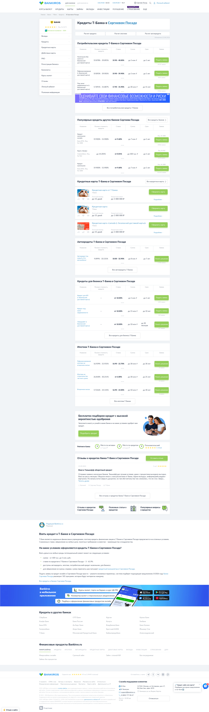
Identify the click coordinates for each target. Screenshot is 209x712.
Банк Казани (145, 625)
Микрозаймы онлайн (47, 655)
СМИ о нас (52, 682)
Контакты (82, 684)
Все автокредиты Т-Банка (122, 270)
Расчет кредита (90, 34)
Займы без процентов (48, 659)
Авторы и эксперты (65, 682)
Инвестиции (103, 9)
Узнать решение (161, 259)
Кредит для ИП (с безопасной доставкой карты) (83, 297)
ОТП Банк (77, 617)
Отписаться (101, 682)
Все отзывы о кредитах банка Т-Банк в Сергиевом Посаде (122, 496)
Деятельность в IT (104, 684)
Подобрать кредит (88, 433)
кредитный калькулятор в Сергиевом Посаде (117, 569)
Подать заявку (161, 60)
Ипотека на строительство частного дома (82, 376)
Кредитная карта (99, 207)
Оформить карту (158, 192)
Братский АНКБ (112, 629)
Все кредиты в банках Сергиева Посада (55, 581)
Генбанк (143, 621)
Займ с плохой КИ (113, 655)
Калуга (109, 621)
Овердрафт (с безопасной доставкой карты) (83, 324)
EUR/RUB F (117, 3)
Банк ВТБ (80, 141)
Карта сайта (91, 684)
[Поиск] (150, 3)
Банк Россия (78, 621)
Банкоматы (46, 70)
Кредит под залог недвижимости (82, 310)
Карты (70, 9)
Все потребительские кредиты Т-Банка (122, 108)
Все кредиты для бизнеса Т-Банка (122, 335)
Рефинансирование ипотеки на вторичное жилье (84, 363)
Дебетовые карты (48, 53)
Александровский (147, 633)
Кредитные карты (48, 47)
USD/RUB (101, 3)
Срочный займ (78, 655)
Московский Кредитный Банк (85, 633)
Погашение (118, 9)
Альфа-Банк (44, 621)
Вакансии (77, 682)
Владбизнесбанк (112, 625)
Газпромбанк (44, 629)
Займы (79, 9)
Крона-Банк (144, 617)
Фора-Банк (77, 629)
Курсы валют (45, 9)
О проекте (42, 682)
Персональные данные (68, 684)
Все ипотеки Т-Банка (122, 401)
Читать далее (83, 481)
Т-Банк (42, 633)
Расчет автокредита (153, 34)
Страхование (133, 9)
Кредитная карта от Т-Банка (105, 190)
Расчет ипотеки (121, 34)
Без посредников (146, 655)
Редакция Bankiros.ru (54, 524)
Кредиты (59, 9)
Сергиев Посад (142, 3)
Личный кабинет (48, 87)
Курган (109, 617)
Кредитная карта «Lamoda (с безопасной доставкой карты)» (119, 223)
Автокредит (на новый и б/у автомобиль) (82, 258)
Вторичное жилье (83, 389)
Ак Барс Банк (78, 625)
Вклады (90, 9)
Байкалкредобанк (113, 633)
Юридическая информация (48, 684)
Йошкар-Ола (145, 629)
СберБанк (43, 617)
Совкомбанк (81, 154)
